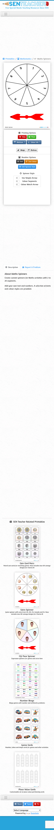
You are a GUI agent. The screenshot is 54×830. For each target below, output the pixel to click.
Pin (38, 804)
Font (21, 162)
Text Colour (32, 162)
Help (24, 137)
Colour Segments (29, 181)
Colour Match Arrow (29, 184)
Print (33, 137)
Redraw (33, 150)
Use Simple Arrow (29, 178)
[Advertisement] (27, 36)
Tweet (29, 804)
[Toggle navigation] (5, 14)
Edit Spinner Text (28, 167)
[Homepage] (27, 3)
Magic (22, 150)
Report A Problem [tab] (32, 267)
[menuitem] (9, 59)
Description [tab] (13, 267)
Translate (35, 813)
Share (19, 804)
